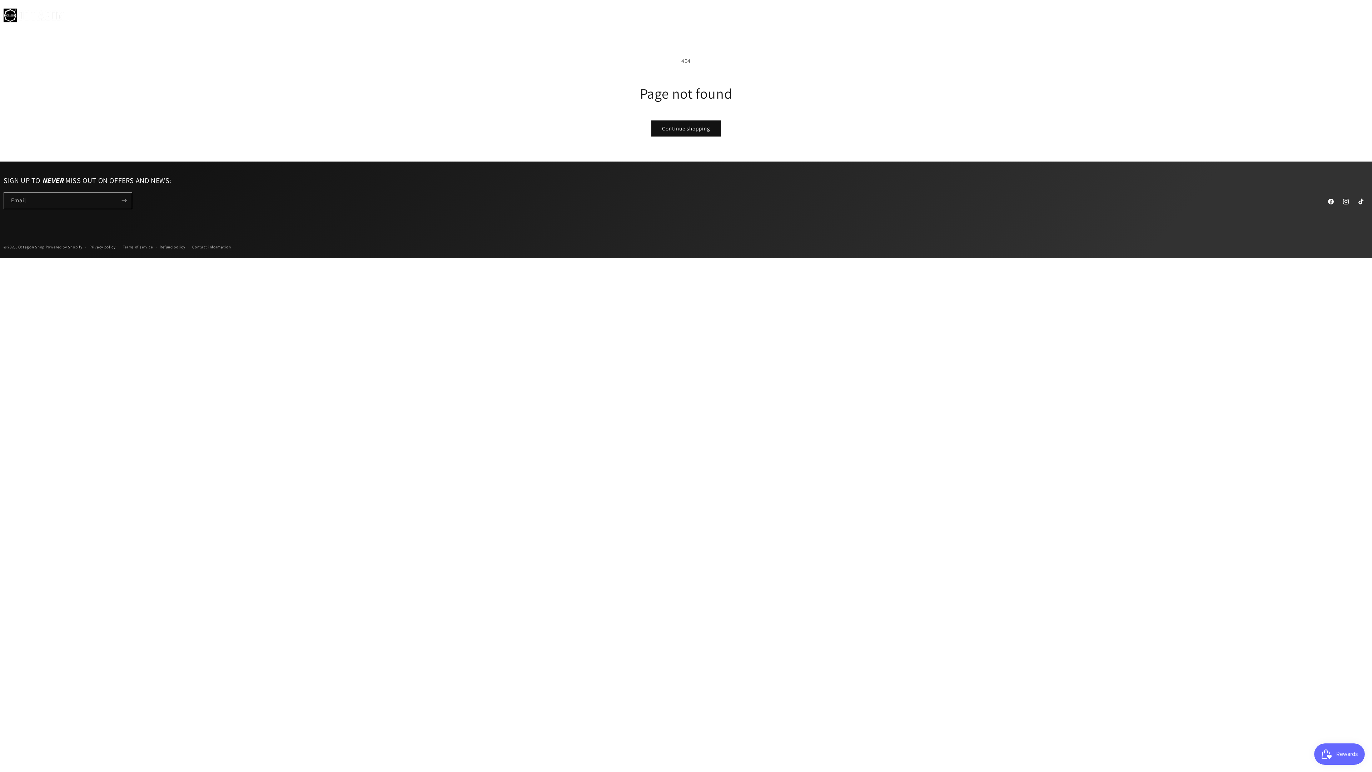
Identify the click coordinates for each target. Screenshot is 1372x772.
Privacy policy (102, 246)
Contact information (211, 246)
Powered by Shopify (64, 246)
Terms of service (138, 246)
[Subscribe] (124, 200)
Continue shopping (686, 128)
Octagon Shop (32, 246)
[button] (87, 15)
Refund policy (172, 246)
